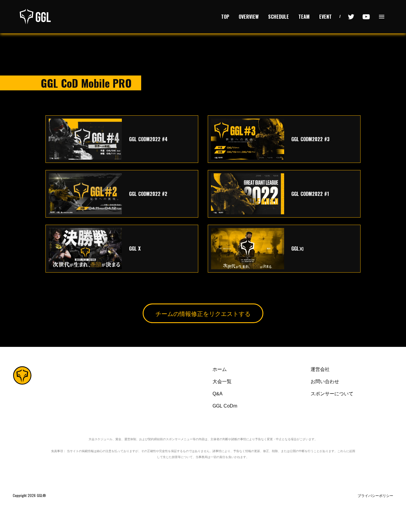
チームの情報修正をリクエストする (203, 313)
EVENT (325, 16)
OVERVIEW (249, 16)
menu (381, 16)
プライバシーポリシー (375, 495)
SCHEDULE (278, 16)
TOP (225, 16)
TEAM (304, 16)
